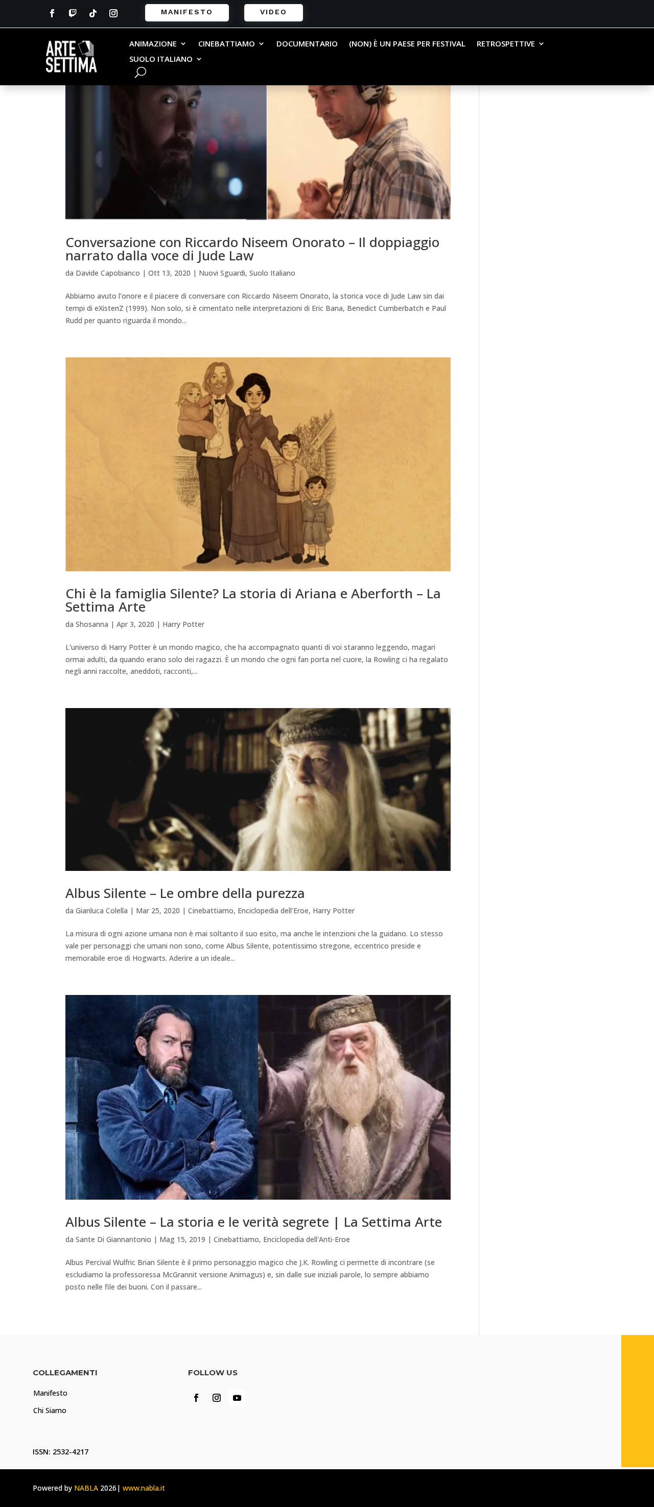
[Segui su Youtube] (237, 1398)
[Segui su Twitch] (72, 13)
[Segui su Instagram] (113, 13)
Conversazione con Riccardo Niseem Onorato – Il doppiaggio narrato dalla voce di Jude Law (252, 248)
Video (273, 12)
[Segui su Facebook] (52, 13)
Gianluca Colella (102, 910)
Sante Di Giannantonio (113, 1239)
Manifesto (187, 12)
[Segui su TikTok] (93, 13)
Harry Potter (183, 624)
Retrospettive (506, 44)
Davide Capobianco (108, 273)
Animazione (153, 44)
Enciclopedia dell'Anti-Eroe (306, 1239)
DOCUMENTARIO (307, 44)
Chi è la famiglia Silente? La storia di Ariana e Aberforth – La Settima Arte (253, 600)
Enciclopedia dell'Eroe (273, 910)
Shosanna (92, 624)
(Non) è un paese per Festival (407, 44)
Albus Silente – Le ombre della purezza (185, 893)
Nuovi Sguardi (222, 273)
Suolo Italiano (161, 59)
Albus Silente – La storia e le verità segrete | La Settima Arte (253, 1221)
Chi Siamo (49, 1410)
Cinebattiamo (226, 44)
